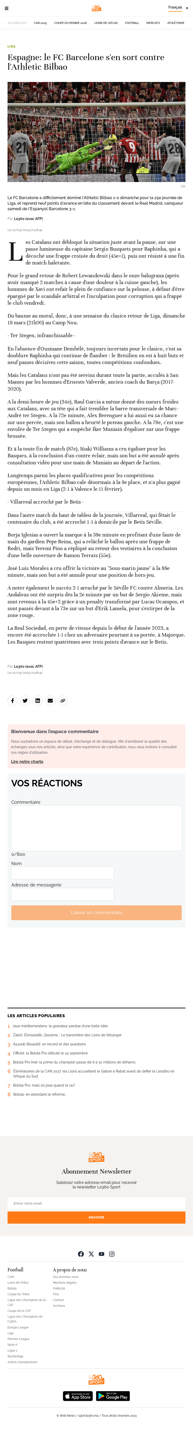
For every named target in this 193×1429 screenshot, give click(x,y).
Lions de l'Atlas (106, 23)
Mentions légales (65, 1282)
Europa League (18, 1327)
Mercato (153, 23)
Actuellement (17, 23)
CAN (11, 1277)
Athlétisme (175, 23)
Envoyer (96, 1217)
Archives (59, 1306)
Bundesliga (15, 1356)
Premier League (19, 1339)
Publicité (59, 1288)
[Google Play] (113, 1396)
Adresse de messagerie (36, 884)
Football (132, 23)
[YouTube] (102, 1254)
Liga (11, 46)
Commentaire (25, 802)
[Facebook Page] (81, 1254)
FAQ (56, 1294)
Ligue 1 (12, 1350)
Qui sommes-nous (66, 1277)
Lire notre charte (27, 761)
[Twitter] (91, 1254)
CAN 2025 (40, 23)
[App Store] (78, 1396)
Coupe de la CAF (19, 1311)
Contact (58, 1300)
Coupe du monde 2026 (70, 23)
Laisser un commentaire (96, 912)
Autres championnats (22, 1362)
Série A (12, 1345)
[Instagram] (112, 1254)
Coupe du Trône (19, 1294)
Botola (12, 1288)
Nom (16, 863)
